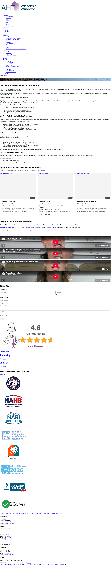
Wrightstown (38, 227)
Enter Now (2, 374)
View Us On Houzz (38, 564)
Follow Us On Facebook (6, 564)
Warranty (8, 68)
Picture (7, 20)
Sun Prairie (49, 513)
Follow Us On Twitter (17, 564)
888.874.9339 (3, 76)
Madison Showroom (11, 72)
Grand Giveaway (10, 70)
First (1, 294)
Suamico (54, 227)
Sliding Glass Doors (11, 55)
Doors (4, 27)
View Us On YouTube (28, 564)
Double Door (9, 54)
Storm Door (9, 57)
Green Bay (14, 227)
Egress (7, 45)
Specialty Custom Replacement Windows (16, 49)
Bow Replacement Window (12, 40)
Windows (5, 15)
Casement (8, 18)
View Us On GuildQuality (61, 564)
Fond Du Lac (15, 513)
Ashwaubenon (3, 227)
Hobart (19, 227)
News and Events (10, 63)
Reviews (5, 28)
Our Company (9, 62)
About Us (5, 30)
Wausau (44, 513)
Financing (8, 69)
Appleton (2, 513)
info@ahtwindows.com (8, 523)
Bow (7, 22)
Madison (27, 513)
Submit (2, 319)
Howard (32, 227)
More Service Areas (57, 513)
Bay (7, 23)
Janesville (21, 513)
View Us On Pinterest (49, 564)
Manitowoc (38, 513)
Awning (8, 24)
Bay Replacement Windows (12, 39)
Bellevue (28, 227)
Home (4, 14)
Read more (24, 211)
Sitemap (29, 563)
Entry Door (8, 53)
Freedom (49, 227)
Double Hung (9, 16)
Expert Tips (9, 65)
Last (57, 294)
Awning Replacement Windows (13, 38)
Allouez (9, 227)
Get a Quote (6, 31)
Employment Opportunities (12, 66)
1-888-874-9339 (7, 521)
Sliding (7, 19)
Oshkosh (32, 513)
